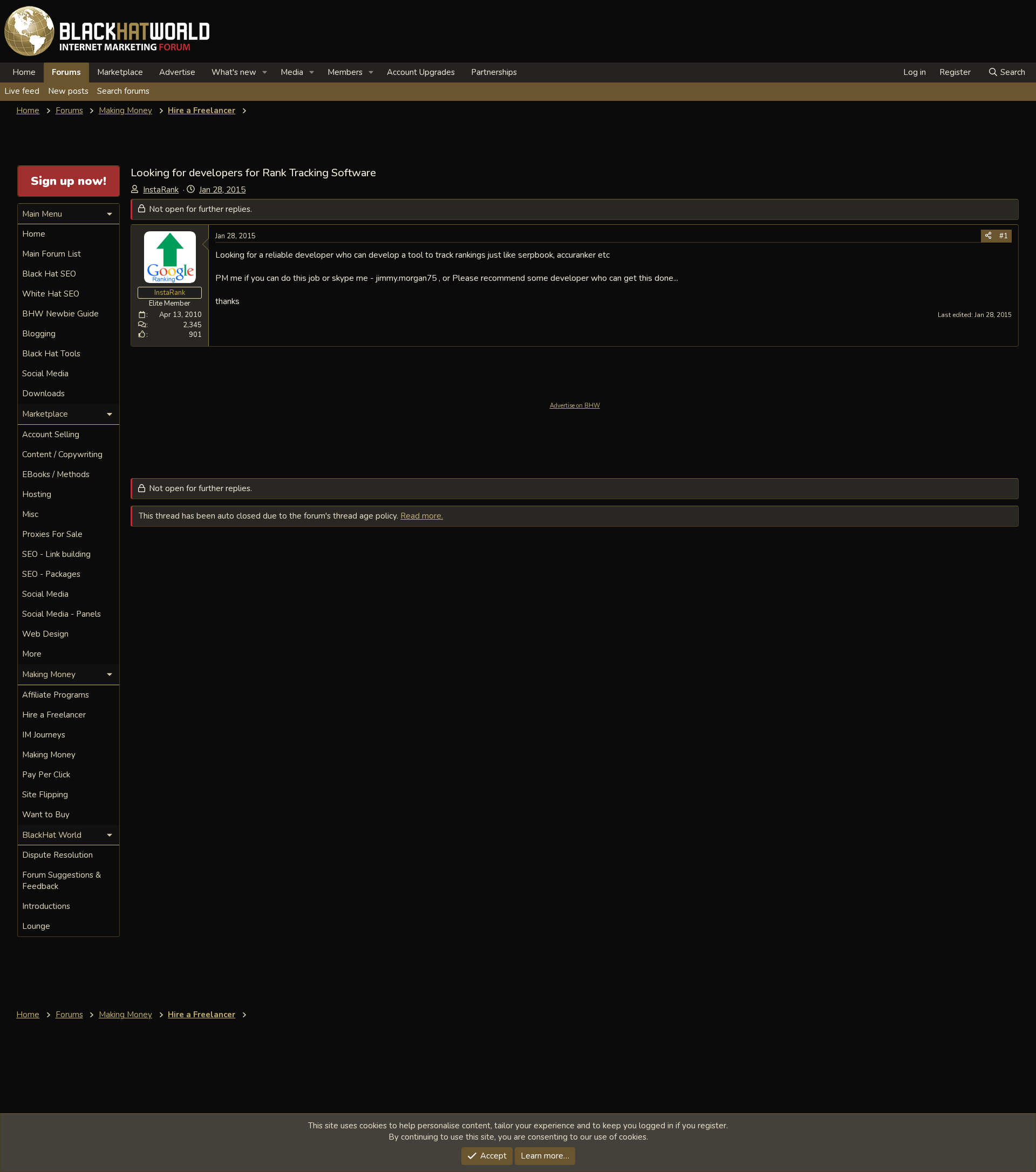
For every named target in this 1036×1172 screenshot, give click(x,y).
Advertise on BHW (575, 406)
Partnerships (494, 72)
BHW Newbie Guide (60, 313)
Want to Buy (46, 814)
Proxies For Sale (52, 534)
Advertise (177, 72)
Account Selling (50, 434)
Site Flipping (45, 794)
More (32, 654)
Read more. (421, 516)
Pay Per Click (46, 774)
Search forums (123, 91)
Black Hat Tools (51, 353)
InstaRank (161, 189)
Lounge (36, 926)
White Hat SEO (50, 293)
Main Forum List (51, 254)
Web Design (45, 634)
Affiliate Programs (55, 695)
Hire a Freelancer (54, 714)
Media (292, 72)
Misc (30, 514)
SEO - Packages (51, 574)
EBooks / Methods (56, 474)
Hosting (36, 494)
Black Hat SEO (49, 273)
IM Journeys (43, 734)
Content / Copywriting (62, 454)
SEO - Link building (56, 554)
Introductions (46, 906)
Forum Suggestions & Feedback (61, 881)
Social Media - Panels (61, 614)
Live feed (21, 91)
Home (24, 72)
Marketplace (120, 72)
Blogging (39, 333)
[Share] (988, 236)
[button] (264, 72)
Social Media (45, 373)
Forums (66, 72)
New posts (68, 91)
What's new (234, 72)
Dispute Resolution (57, 855)
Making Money (49, 754)
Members (345, 72)
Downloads (43, 393)
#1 (1003, 236)
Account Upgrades (421, 72)
